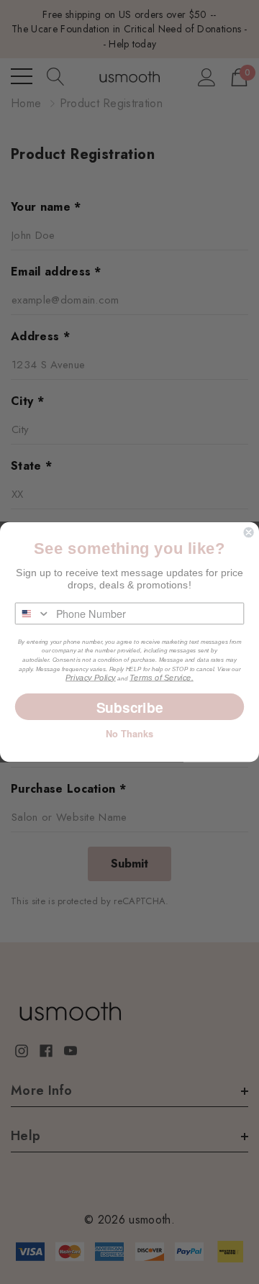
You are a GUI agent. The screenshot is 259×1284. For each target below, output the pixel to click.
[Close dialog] (249, 532)
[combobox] (33, 614)
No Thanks (129, 733)
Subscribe (129, 706)
